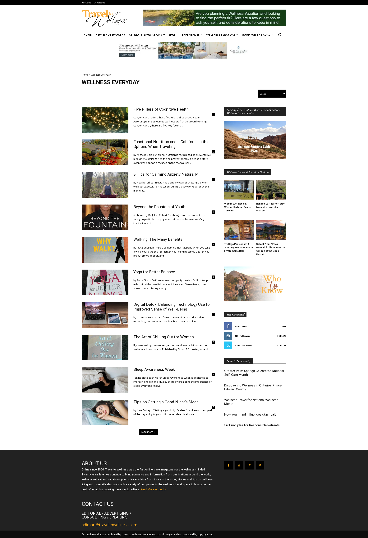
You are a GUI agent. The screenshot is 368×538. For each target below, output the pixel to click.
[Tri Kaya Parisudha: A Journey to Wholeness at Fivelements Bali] (239, 230)
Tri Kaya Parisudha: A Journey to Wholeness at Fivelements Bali (238, 247)
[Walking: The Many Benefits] (105, 250)
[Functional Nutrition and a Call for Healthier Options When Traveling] (105, 152)
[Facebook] (228, 465)
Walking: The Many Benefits (157, 239)
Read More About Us (154, 489)
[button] (279, 34)
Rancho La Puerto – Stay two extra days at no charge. (270, 207)
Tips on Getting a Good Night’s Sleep (166, 402)
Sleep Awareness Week (154, 369)
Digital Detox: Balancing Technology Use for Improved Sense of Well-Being (172, 306)
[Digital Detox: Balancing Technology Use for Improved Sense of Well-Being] (105, 315)
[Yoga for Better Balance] (105, 282)
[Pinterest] (249, 465)
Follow (281, 335)
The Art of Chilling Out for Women (163, 337)
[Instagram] (239, 465)
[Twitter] (260, 465)
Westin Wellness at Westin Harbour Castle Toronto (237, 207)
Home (85, 74)
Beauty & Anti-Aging (103, 93)
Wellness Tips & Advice (169, 93)
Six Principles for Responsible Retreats (252, 425)
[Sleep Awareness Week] (105, 380)
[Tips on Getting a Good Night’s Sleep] (105, 412)
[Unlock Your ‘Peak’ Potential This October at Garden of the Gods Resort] (271, 230)
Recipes (135, 93)
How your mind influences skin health (251, 414)
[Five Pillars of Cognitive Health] (105, 120)
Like (284, 326)
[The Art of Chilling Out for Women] (105, 347)
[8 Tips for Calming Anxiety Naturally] (105, 185)
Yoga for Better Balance (154, 272)
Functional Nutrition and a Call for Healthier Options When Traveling (172, 144)
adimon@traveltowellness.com (109, 524)
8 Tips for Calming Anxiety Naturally (165, 174)
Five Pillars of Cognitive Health (161, 109)
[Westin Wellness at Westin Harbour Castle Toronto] (239, 190)
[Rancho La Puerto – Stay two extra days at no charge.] (271, 190)
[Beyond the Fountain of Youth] (105, 217)
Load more (147, 432)
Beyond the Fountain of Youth (159, 207)
